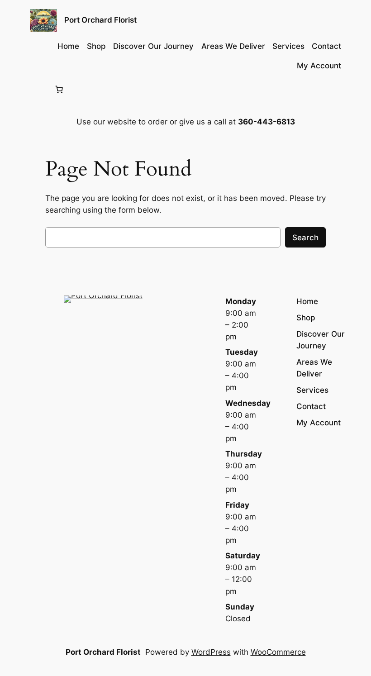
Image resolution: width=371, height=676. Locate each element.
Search (305, 237)
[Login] (37, 90)
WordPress (211, 652)
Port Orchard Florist (100, 19)
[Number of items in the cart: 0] (59, 89)
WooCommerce (278, 652)
